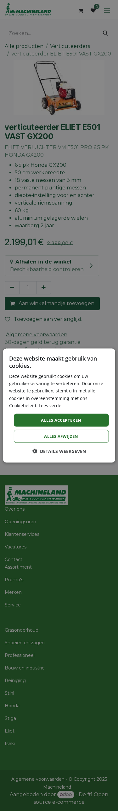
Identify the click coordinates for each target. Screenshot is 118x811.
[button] (59, 451)
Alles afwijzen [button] (61, 436)
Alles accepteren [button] (61, 420)
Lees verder (51, 405)
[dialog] (59, 405)
